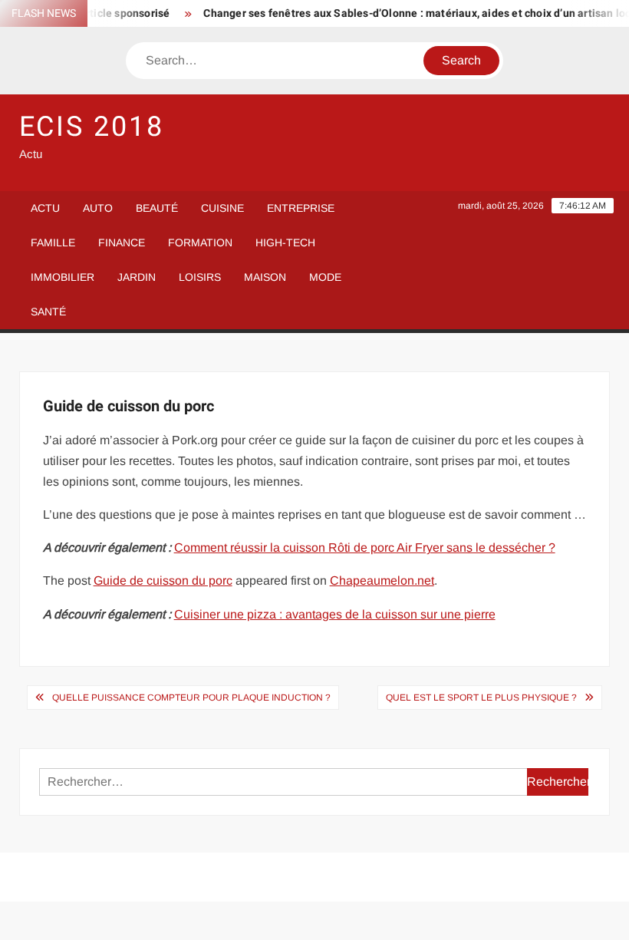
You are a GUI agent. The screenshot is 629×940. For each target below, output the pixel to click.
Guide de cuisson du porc (163, 580)
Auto (98, 208)
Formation (200, 242)
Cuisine (222, 208)
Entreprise (300, 208)
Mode (325, 277)
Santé (48, 311)
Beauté (157, 208)
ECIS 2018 (91, 127)
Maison (265, 277)
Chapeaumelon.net (382, 580)
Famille (53, 242)
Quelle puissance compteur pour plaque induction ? (191, 697)
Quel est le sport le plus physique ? (481, 697)
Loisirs (200, 277)
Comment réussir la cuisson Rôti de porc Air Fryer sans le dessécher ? (364, 547)
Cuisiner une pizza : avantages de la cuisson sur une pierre (335, 614)
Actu (45, 208)
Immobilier (62, 277)
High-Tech (285, 242)
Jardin (136, 277)
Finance (121, 242)
